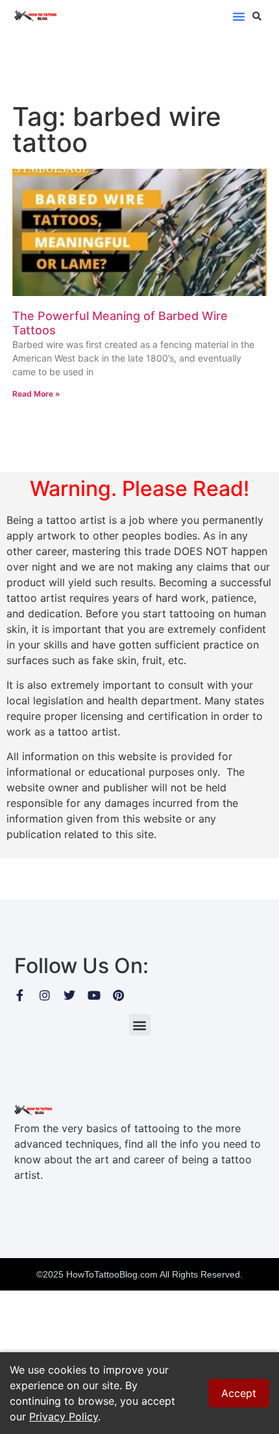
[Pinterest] (119, 995)
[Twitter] (69, 995)
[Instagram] (45, 995)
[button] (239, 16)
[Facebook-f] (20, 995)
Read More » (36, 394)
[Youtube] (94, 995)
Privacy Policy (63, 1416)
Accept (238, 1393)
